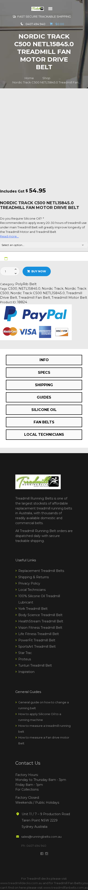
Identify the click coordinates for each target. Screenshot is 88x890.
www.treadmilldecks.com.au (21, 883)
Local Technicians (32, 590)
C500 (12, 289)
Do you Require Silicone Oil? (22, 218)
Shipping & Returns (33, 577)
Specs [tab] (44, 372)
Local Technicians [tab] (44, 434)
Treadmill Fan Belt (34, 298)
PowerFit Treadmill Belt (36, 640)
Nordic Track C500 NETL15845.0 (37, 293)
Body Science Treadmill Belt (40, 615)
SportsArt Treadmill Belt (37, 647)
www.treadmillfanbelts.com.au (65, 887)
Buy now (38, 271)
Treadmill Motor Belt (69, 298)
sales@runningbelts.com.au (41, 836)
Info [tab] (44, 360)
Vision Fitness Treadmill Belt (40, 628)
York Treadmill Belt (33, 609)
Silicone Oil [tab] (44, 410)
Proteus (24, 659)
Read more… (9, 236)
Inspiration (26, 672)
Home (29, 78)
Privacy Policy (29, 583)
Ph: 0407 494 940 (33, 845)
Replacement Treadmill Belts (41, 571)
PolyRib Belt (26, 284)
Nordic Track (52, 289)
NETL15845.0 (29, 289)
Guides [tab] (44, 397)
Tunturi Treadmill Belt (35, 665)
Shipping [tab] (44, 385)
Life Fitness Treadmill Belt (38, 634)
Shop (46, 78)
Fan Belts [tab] (44, 422)
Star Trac (25, 653)
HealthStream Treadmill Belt (40, 621)
